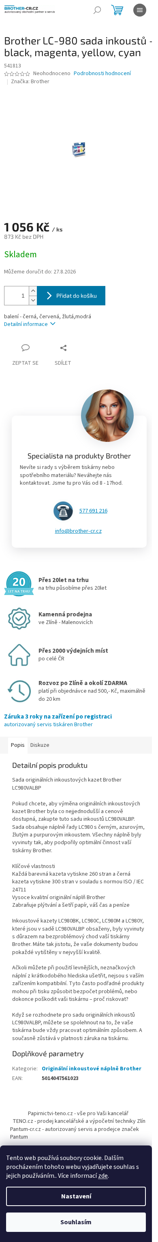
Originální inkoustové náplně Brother (91, 1069)
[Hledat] (97, 10)
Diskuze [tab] (39, 745)
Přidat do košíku (76, 295)
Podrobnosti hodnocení (102, 74)
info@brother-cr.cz (78, 531)
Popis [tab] (18, 745)
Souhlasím (76, 1222)
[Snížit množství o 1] (33, 300)
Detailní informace (26, 324)
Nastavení (76, 1196)
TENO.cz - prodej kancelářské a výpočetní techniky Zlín (79, 1121)
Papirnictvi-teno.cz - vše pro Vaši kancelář (78, 1114)
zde (103, 1175)
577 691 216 (93, 511)
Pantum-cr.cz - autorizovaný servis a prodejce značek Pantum (74, 1133)
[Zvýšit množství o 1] (33, 291)
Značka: (30, 82)
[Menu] (140, 10)
